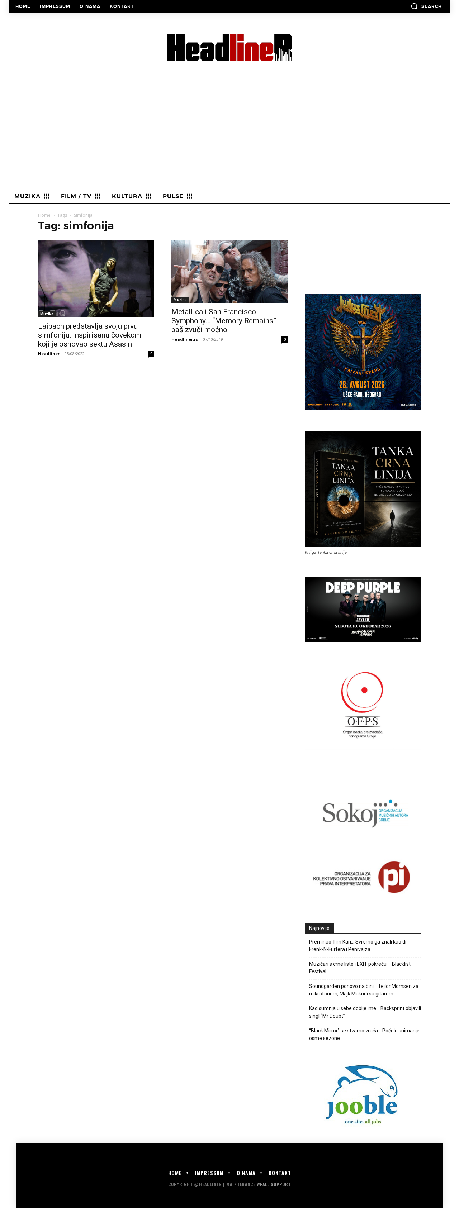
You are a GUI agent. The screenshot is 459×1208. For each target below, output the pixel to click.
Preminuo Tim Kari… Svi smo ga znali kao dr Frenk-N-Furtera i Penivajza (358, 945)
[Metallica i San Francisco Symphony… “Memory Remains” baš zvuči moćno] (229, 271)
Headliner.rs (184, 339)
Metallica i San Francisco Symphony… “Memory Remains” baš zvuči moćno (223, 320)
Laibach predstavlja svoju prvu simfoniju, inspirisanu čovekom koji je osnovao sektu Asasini (89, 335)
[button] (426, 6)
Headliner (49, 353)
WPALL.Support (274, 1184)
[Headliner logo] (229, 47)
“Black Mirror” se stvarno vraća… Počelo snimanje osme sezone (364, 1034)
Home (44, 215)
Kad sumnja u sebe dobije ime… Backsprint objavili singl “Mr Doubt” (365, 1012)
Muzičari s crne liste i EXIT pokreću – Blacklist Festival (360, 967)
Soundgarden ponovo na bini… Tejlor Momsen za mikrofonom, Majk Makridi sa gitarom (363, 990)
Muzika (46, 313)
